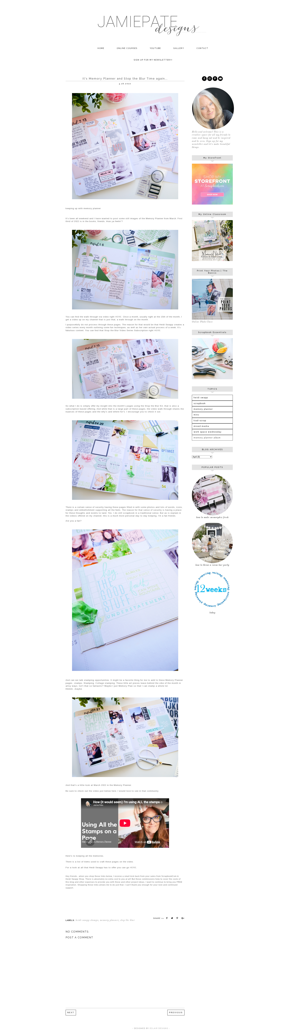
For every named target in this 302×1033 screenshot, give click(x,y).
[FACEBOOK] (204, 78)
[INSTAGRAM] (209, 78)
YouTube (155, 48)
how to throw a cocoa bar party (212, 565)
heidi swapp (201, 398)
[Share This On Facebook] (167, 918)
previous (176, 1012)
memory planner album (207, 438)
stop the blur (127, 920)
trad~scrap (200, 420)
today (212, 613)
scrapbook (200, 403)
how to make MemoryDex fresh (212, 517)
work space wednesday (208, 432)
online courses (127, 48)
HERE (118, 317)
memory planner (109, 920)
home (101, 48)
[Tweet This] (172, 918)
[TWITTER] (220, 78)
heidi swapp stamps (87, 920)
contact (202, 48)
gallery (178, 48)
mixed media (201, 426)
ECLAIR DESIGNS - (159, 1028)
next (70, 1012)
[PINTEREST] (215, 78)
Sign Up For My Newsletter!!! (153, 60)
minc (196, 415)
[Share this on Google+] (182, 918)
